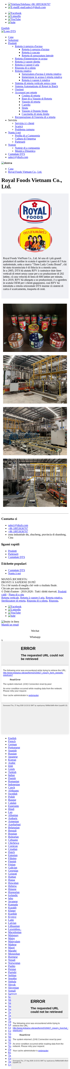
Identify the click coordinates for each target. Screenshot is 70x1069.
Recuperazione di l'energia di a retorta (35, 117)
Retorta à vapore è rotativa (36, 80)
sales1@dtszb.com (32, 7)
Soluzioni (13, 40)
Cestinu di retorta (31, 95)
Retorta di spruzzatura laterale (38, 55)
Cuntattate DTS (16, 154)
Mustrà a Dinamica (25, 151)
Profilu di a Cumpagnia (27, 135)
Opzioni (19, 89)
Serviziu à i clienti (24, 123)
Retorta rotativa (23, 70)
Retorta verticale (10, 597)
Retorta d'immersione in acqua (31, 58)
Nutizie (12, 144)
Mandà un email (10, 624)
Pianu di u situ (16, 594)
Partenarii (20, 141)
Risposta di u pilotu (25, 67)
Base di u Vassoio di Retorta (37, 98)
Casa (10, 37)
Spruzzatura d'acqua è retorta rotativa (41, 74)
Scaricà (19, 126)
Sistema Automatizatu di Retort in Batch (36, 86)
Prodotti (12, 43)
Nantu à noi (14, 132)
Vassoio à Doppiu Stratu (35, 110)
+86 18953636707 (35, 4)
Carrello (26, 104)
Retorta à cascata (31, 52)
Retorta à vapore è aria (27, 64)
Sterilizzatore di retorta (13, 600)
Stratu (25, 107)
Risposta (53, 600)
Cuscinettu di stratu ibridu (35, 114)
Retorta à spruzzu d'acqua (28, 46)
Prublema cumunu (24, 129)
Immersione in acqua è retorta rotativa (42, 77)
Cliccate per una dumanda (15, 588)
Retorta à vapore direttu (27, 61)
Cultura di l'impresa (25, 138)
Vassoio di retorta (31, 101)
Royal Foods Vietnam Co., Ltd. (25, 171)
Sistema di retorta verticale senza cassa (35, 83)
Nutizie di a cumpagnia (27, 147)
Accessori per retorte (26, 92)
